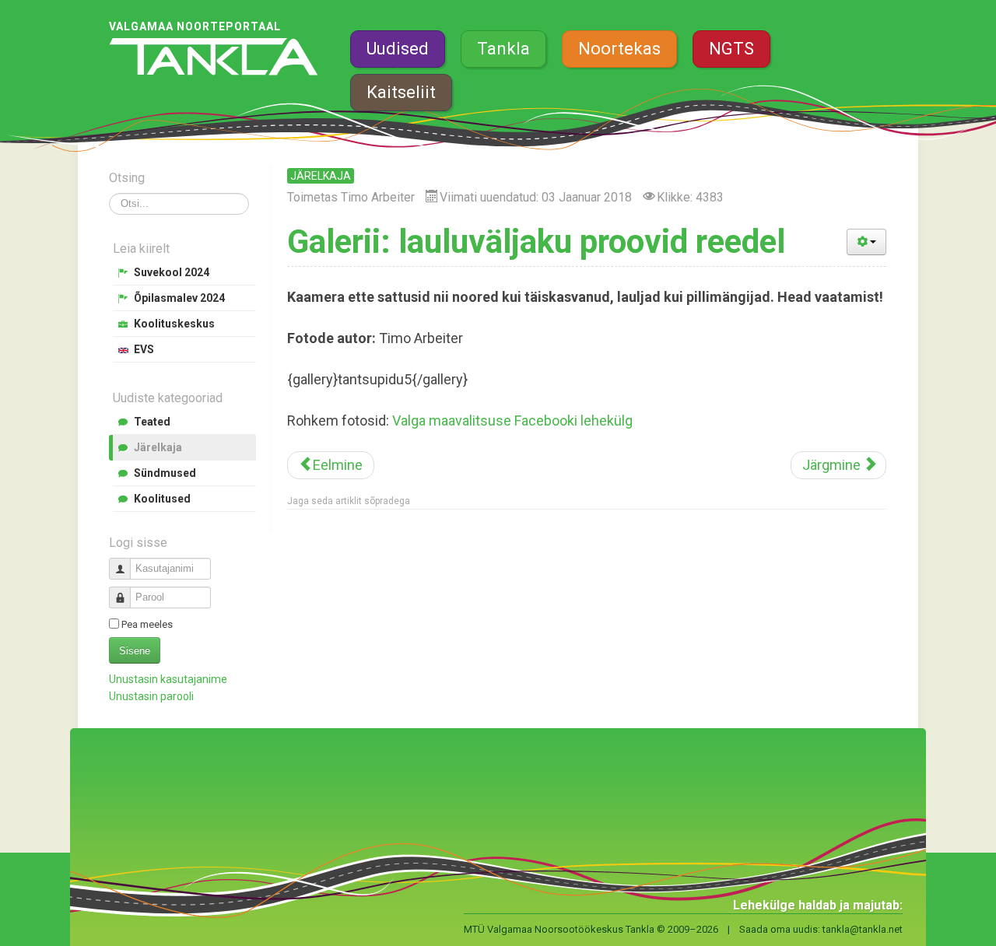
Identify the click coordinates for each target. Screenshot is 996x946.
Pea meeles (147, 624)
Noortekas (619, 48)
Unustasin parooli (151, 696)
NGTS (731, 48)
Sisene (134, 651)
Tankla (503, 48)
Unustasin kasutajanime (168, 679)
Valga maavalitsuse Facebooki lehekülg (512, 420)
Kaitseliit (401, 92)
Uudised (397, 48)
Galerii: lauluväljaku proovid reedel (536, 241)
